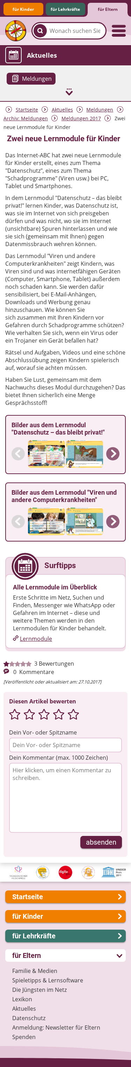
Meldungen (99, 109)
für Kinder (23, 9)
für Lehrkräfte (65, 9)
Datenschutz (28, 1018)
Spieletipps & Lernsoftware (47, 980)
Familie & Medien (34, 971)
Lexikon (22, 999)
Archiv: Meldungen (25, 118)
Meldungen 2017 (81, 118)
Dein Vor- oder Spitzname (43, 732)
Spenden (24, 1037)
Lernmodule (36, 639)
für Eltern (108, 9)
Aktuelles (62, 109)
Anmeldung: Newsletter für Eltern (56, 1027)
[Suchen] (40, 30)
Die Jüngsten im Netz (39, 990)
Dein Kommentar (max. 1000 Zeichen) (58, 757)
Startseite (27, 109)
